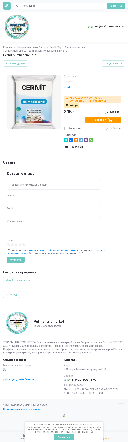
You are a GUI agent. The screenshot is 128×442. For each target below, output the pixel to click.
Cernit (67, 87)
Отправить (15, 260)
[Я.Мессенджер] (66, 140)
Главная (7, 47)
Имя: (10, 195)
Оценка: (11, 240)
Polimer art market (49, 321)
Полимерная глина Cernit (31, 47)
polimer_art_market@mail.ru (18, 379)
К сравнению (75, 128)
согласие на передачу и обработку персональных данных (49, 250)
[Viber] (86, 140)
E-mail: (10, 208)
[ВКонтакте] (71, 140)
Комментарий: (15, 221)
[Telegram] (81, 140)
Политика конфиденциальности (21, 409)
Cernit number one (75, 47)
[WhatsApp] (91, 140)
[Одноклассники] (76, 140)
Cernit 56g (55, 47)
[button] (7, 6)
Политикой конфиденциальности (75, 429)
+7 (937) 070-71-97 (107, 26)
